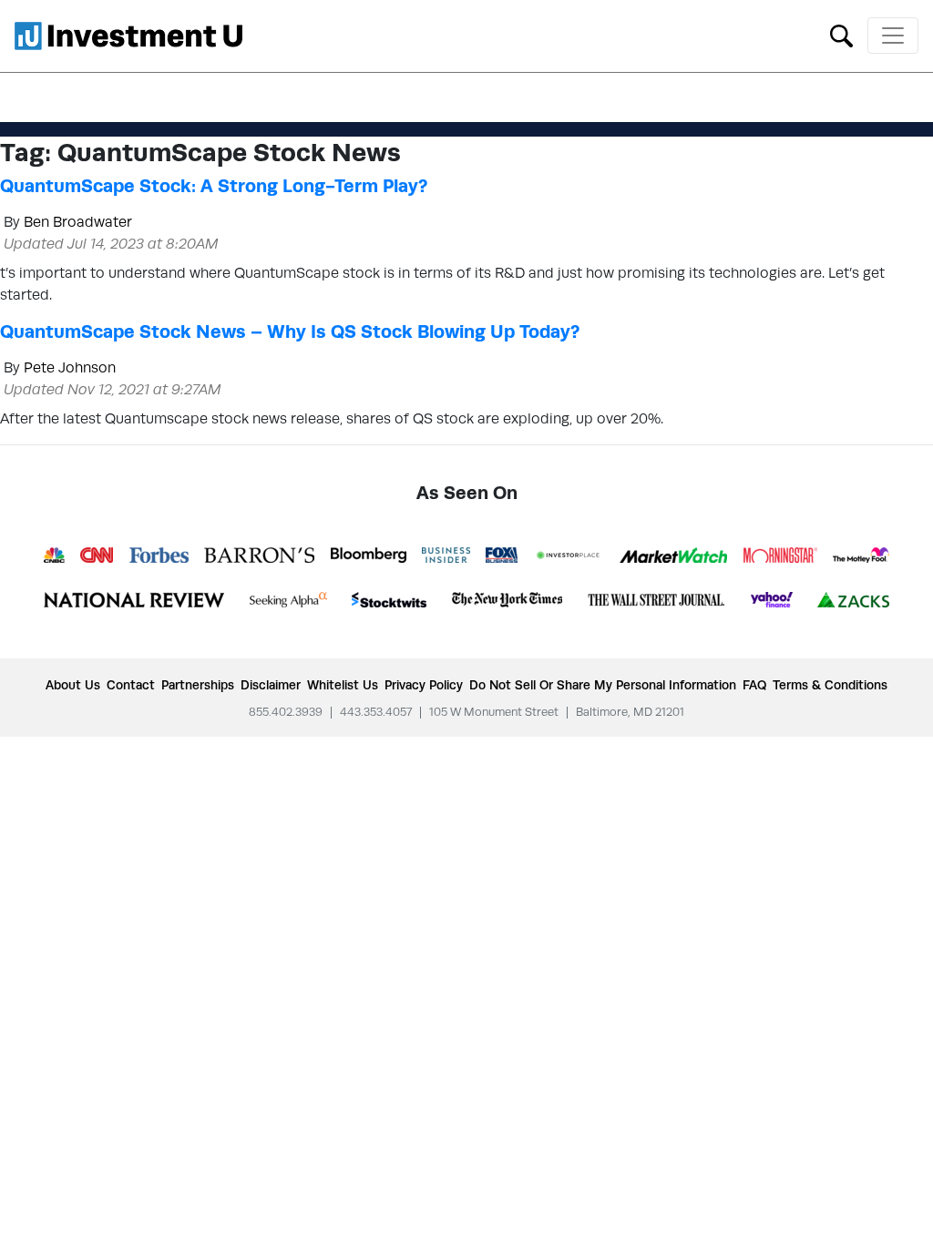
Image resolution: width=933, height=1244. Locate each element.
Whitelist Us (342, 685)
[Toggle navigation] (892, 35)
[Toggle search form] (841, 34)
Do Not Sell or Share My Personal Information (602, 685)
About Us (73, 685)
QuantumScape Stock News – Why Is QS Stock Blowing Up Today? (289, 331)
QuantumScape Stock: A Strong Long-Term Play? (213, 186)
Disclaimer (271, 685)
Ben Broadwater (78, 221)
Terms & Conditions (830, 685)
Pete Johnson (70, 367)
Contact (131, 685)
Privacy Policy (423, 685)
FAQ (754, 685)
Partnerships (197, 685)
